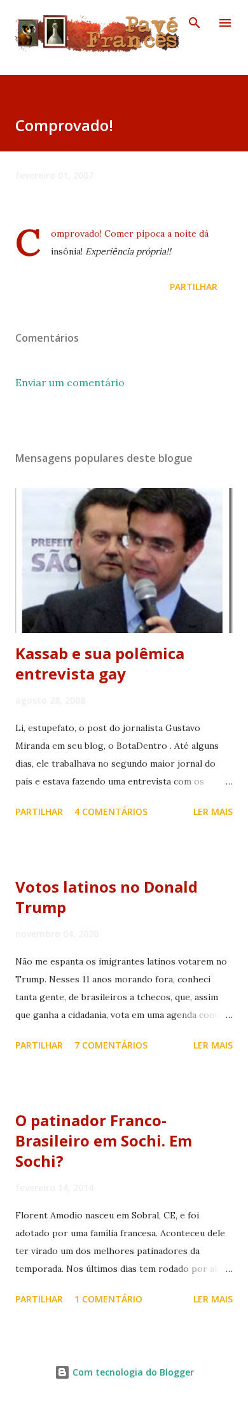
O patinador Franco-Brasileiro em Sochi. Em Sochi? (103, 1140)
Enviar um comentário (70, 382)
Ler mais (213, 811)
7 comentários (111, 1045)
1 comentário (108, 1299)
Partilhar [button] (193, 287)
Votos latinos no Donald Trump (106, 896)
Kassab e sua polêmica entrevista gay (99, 663)
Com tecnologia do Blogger (132, 1372)
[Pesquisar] (194, 23)
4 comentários (111, 811)
